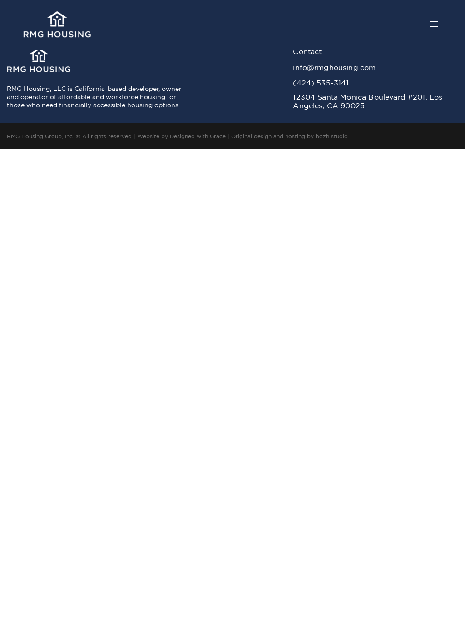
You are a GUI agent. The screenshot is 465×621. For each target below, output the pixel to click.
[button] (434, 25)
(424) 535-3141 (321, 83)
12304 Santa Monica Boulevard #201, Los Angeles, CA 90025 (367, 101)
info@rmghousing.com (334, 67)
